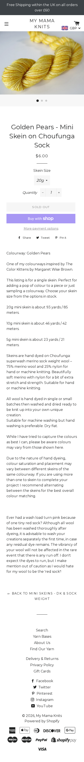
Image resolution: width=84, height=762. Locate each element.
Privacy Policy (42, 665)
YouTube (44, 706)
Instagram (44, 700)
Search (42, 630)
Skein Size (42, 171)
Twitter (44, 687)
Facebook (44, 681)
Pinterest (44, 693)
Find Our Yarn (42, 649)
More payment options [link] (41, 228)
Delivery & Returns (42, 659)
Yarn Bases (42, 636)
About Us (42, 643)
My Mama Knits (42, 23)
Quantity (29, 193)
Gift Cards (42, 671)
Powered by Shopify (42, 721)
